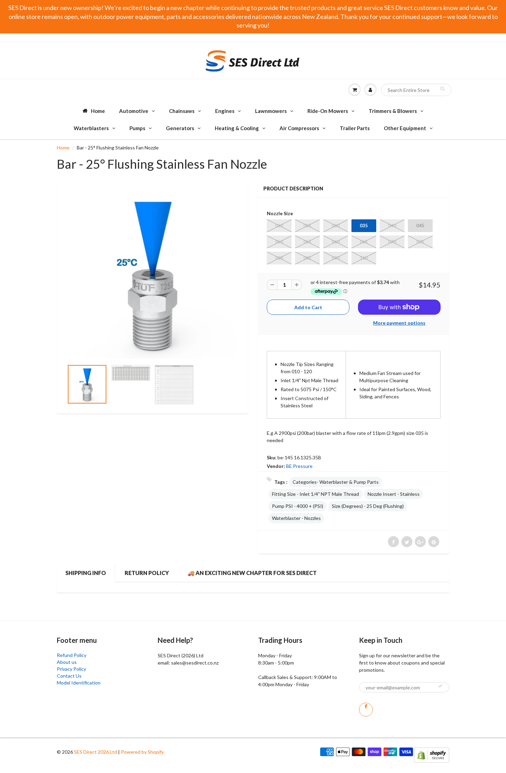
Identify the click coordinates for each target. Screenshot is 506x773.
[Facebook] (366, 710)
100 (364, 258)
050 (279, 241)
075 (420, 241)
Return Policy (147, 573)
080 (279, 258)
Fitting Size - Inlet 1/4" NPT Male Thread (315, 494)
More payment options (399, 323)
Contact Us (69, 676)
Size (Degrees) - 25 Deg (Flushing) (368, 506)
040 (392, 225)
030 (335, 225)
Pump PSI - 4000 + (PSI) (297, 506)
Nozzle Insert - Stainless (394, 494)
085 (307, 258)
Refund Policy (71, 655)
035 (364, 225)
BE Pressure (299, 466)
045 (420, 225)
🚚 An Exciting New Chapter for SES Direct (252, 573)
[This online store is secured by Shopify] (431, 755)
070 (392, 241)
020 (279, 225)
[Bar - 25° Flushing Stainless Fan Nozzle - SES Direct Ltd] (152, 274)
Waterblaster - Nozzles (296, 518)
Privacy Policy (71, 669)
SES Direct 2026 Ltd (95, 752)
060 (335, 241)
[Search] (442, 88)
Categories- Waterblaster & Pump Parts (336, 482)
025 (307, 225)
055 (307, 241)
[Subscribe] (440, 686)
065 (364, 241)
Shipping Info (85, 573)
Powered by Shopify (142, 752)
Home (63, 147)
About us (67, 662)
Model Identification (79, 683)
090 (335, 258)
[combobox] (416, 90)
